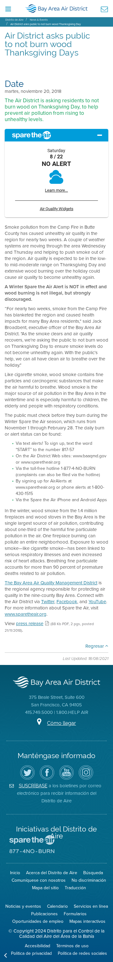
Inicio (15, 872)
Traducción (75, 888)
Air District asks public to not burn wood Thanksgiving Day (45, 24)
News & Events (39, 20)
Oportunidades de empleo (37, 921)
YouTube (97, 601)
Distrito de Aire (14, 20)
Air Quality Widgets (56, 209)
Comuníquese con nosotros (39, 880)
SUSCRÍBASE (33, 785)
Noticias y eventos (23, 906)
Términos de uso (72, 946)
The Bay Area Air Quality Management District (51, 582)
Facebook (66, 601)
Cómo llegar (61, 723)
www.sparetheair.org (25, 614)
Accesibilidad (37, 946)
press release (29, 623)
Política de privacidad (31, 953)
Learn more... (56, 190)
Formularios (75, 914)
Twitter (47, 601)
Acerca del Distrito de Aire (51, 872)
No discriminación (89, 880)
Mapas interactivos (87, 921)
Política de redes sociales (82, 953)
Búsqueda (93, 872)
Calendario (57, 906)
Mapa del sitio (45, 888)
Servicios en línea (91, 906)
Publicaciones (44, 914)
